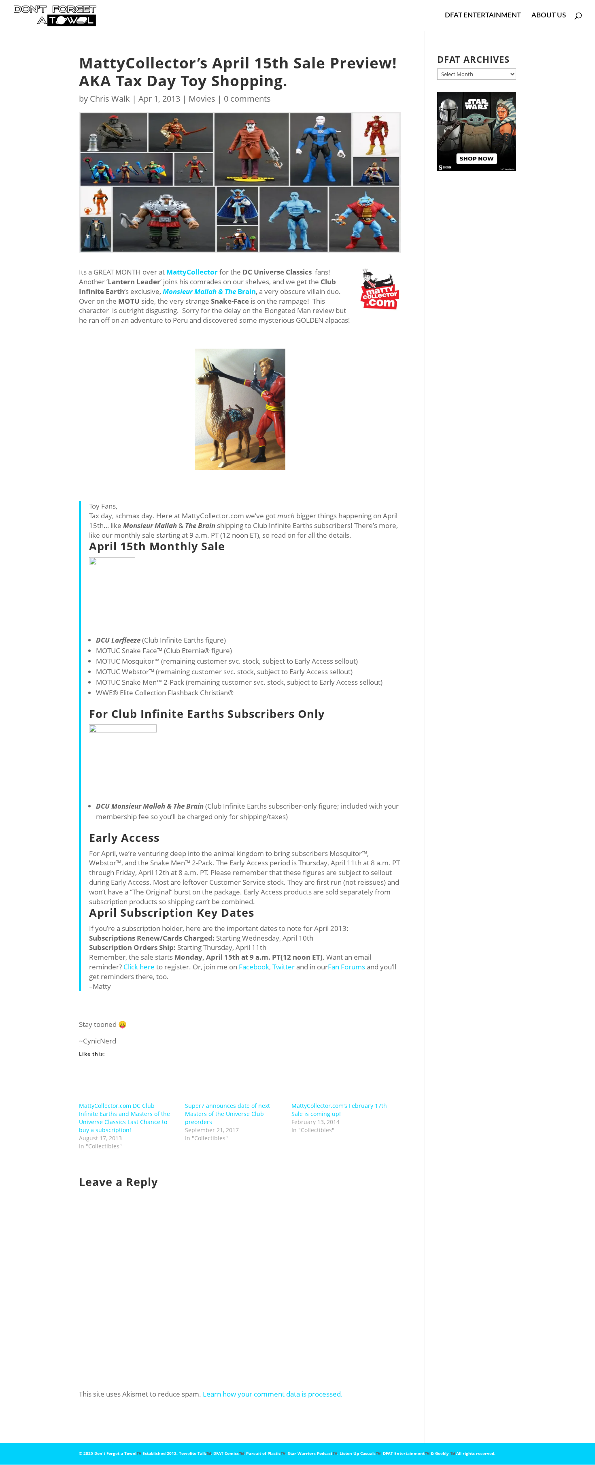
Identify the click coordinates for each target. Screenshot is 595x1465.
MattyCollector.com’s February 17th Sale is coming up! (339, 1110)
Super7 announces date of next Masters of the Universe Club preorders (227, 1114)
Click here (139, 966)
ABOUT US (548, 16)
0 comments (247, 98)
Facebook (254, 966)
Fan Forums (346, 966)
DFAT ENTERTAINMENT (483, 16)
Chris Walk (110, 98)
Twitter (283, 966)
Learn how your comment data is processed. (273, 1394)
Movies (202, 98)
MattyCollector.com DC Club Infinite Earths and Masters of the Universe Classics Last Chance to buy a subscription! (124, 1118)
